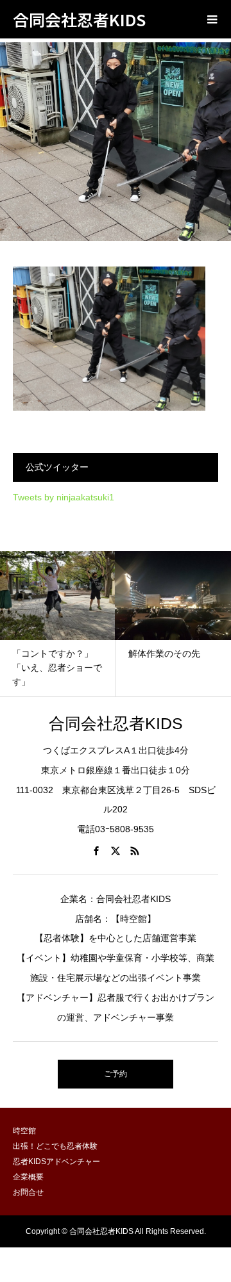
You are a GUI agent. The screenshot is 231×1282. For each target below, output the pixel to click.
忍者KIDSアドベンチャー (56, 1161)
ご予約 (115, 1073)
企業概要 (28, 1176)
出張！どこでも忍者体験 (55, 1146)
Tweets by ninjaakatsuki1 (63, 497)
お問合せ (28, 1192)
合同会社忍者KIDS (79, 19)
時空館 (24, 1130)
